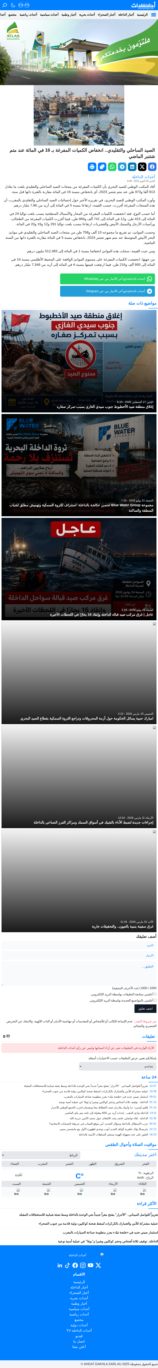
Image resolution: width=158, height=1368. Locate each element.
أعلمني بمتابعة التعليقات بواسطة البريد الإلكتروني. (121, 994)
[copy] (102, 167)
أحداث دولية (79, 1325)
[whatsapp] (112, 167)
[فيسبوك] (75, 1265)
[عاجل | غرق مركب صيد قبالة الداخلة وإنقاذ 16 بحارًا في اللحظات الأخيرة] (79, 569)
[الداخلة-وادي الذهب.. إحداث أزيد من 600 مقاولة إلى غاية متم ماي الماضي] (79, 1113)
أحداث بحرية (87, 14)
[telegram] (122, 167)
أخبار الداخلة (126, 14)
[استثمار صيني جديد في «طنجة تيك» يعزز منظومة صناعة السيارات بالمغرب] (79, 1097)
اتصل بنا (79, 1341)
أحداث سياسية (49, 14)
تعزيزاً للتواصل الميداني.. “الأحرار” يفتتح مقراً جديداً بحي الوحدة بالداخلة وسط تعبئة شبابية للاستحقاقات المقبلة (88, 1214)
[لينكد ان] (60, 1265)
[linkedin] (132, 167)
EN (21, 5)
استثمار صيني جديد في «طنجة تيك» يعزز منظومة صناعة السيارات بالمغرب (110, 1232)
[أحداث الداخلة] (143, 5)
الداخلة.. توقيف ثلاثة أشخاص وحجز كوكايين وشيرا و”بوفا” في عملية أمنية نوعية (108, 1241)
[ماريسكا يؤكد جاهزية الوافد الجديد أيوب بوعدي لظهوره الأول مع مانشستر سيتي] (79, 1129)
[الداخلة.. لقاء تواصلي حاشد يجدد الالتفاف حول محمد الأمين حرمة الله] (79, 1118)
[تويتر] (98, 1265)
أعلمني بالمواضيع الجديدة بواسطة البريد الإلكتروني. (121, 1000)
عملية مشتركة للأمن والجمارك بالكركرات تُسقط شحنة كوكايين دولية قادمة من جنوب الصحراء (98, 1223)
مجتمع (12, 14)
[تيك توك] (67, 1265)
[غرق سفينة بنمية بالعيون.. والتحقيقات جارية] (79, 881)
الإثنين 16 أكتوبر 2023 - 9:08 (141, 181)
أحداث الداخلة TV (79, 1330)
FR (27, 5)
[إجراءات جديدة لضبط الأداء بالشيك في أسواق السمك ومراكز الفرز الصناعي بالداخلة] (79, 777)
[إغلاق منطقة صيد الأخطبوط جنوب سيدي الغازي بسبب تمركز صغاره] (79, 361)
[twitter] (142, 167)
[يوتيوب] (90, 1265)
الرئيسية (142, 14)
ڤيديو (79, 1336)
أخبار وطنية (68, 14)
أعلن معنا (79, 1347)
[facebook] (152, 167)
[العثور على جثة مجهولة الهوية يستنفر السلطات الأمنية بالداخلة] (79, 1134)
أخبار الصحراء (106, 14)
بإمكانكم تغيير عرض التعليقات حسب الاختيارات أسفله (122, 1058)
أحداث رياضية (28, 14)
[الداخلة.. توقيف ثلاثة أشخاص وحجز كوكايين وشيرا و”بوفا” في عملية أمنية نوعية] (79, 1102)
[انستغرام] (83, 1265)
